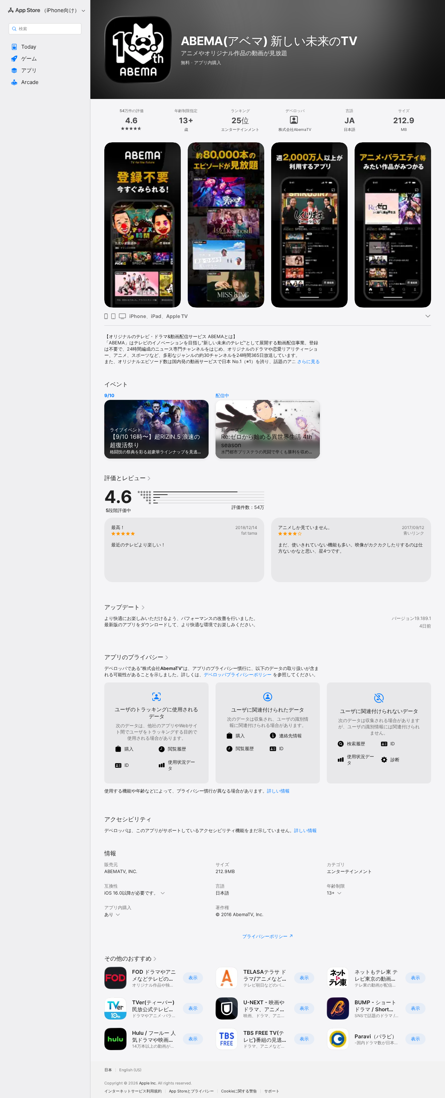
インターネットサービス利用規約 (133, 1091)
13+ (331, 893)
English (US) (130, 1070)
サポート (272, 1091)
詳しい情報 (278, 791)
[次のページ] (438, 225)
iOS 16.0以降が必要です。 (131, 893)
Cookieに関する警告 (239, 1091)
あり (108, 914)
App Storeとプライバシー (191, 1091)
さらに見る (308, 361)
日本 (108, 1070)
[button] (45, 47)
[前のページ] (97, 225)
